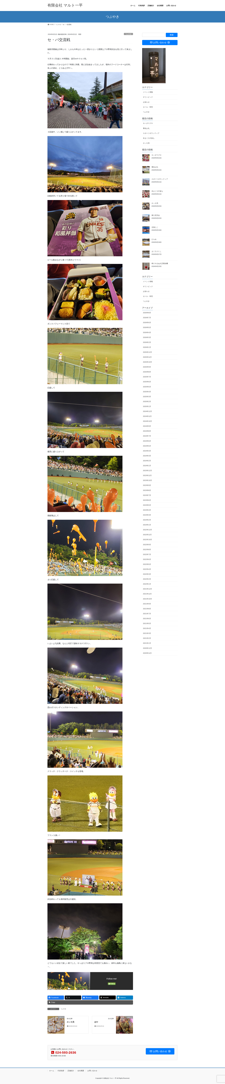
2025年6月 (147, 382)
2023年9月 (147, 485)
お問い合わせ (92, 1071)
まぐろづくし (156, 251)
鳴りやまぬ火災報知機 (160, 263)
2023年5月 (147, 505)
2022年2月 (147, 579)
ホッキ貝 (70, 1022)
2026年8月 (147, 313)
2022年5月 (147, 564)
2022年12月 (147, 530)
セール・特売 (148, 107)
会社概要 (80, 1071)
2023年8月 (147, 490)
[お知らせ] (56, 1025)
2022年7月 (147, 554)
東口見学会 (156, 215)
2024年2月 (147, 461)
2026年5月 (147, 327)
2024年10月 (147, 421)
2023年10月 (147, 480)
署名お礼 (146, 128)
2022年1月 (147, 584)
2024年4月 (147, 451)
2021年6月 (147, 618)
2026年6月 (147, 322)
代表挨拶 (61, 1071)
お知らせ (146, 102)
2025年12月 (147, 352)
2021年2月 (147, 638)
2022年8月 (147, 549)
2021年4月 (147, 628)
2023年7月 (147, 495)
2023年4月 (147, 510)
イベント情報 (148, 92)
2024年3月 (147, 456)
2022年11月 (147, 535)
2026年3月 (147, 337)
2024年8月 (147, 431)
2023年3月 (147, 515)
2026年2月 (147, 342)
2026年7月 (147, 318)
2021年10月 (147, 599)
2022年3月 (147, 574)
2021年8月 (147, 609)
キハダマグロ (148, 123)
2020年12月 (147, 648)
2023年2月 (147, 520)
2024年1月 (147, 466)
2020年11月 (147, 653)
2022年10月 (147, 539)
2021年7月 (147, 614)
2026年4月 (147, 332)
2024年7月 (147, 436)
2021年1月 (147, 643)
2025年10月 (147, 362)
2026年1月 (147, 347)
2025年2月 (147, 401)
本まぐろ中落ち (148, 138)
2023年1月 (147, 525)
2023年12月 (147, 470)
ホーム (51, 1071)
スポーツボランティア (151, 133)
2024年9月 (147, 426)
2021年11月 (147, 594)
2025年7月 (147, 377)
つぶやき (128, 34)
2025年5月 (147, 387)
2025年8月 (147, 372)
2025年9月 (147, 367)
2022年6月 (147, 559)
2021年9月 (147, 604)
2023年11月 (147, 475)
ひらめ (154, 239)
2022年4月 (147, 569)
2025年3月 (147, 397)
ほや (96, 1022)
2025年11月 (147, 357)
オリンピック (148, 97)
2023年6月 (147, 500)
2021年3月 (147, 633)
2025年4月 (147, 392)
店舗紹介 (71, 1071)
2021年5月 (147, 623)
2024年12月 (147, 411)
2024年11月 (147, 416)
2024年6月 (147, 441)
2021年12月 (147, 589)
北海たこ (155, 227)
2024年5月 (147, 446)
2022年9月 (147, 545)
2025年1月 (147, 406)
